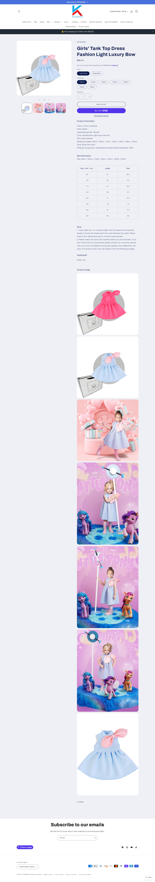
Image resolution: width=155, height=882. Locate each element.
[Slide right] (48, 100)
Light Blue (83, 73)
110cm (93, 82)
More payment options (101, 116)
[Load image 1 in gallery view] (27, 108)
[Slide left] (39, 100)
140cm (125, 82)
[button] (19, 11)
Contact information (85, 874)
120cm (103, 82)
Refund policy (48, 874)
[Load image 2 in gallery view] (38, 108)
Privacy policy (59, 874)
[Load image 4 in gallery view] (61, 108)
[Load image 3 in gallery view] (49, 108)
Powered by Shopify (35, 874)
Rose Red (96, 73)
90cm (92, 87)
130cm (114, 82)
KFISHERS (25, 874)
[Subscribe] (94, 837)
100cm (82, 82)
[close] (153, 31)
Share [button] (81, 802)
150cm (82, 87)
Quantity (80, 92)
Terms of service (71, 874)
